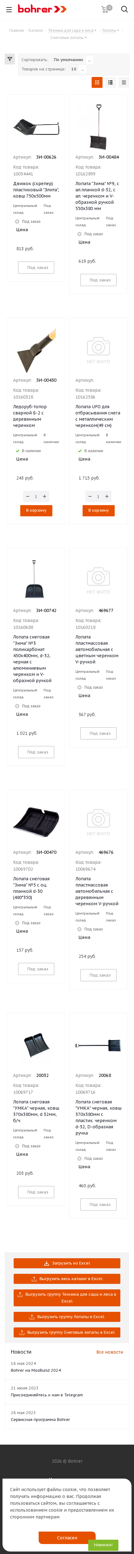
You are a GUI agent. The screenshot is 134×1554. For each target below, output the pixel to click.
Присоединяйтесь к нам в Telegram (47, 1395)
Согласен (67, 1538)
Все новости (109, 1352)
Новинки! (103, 1544)
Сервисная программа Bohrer (40, 1419)
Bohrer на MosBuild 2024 (36, 1370)
